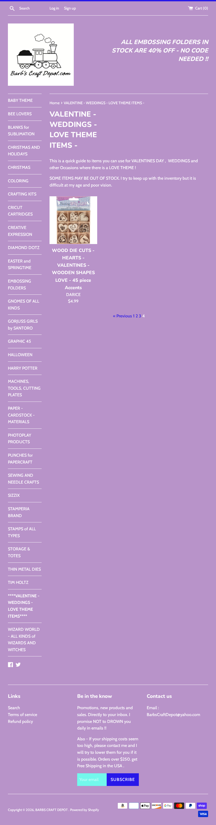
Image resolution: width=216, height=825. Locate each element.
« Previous (122, 315)
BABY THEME (20, 100)
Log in (54, 8)
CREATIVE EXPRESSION (20, 231)
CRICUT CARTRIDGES (20, 211)
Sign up (70, 8)
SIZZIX (14, 495)
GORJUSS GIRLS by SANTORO (23, 325)
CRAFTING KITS (22, 194)
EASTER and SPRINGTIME (19, 264)
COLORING (18, 180)
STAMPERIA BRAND (19, 512)
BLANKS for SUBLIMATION (21, 131)
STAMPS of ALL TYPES (22, 532)
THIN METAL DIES (24, 569)
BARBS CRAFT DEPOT (51, 810)
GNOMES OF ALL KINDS (23, 305)
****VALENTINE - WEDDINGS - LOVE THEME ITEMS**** (24, 606)
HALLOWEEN (20, 354)
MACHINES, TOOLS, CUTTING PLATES (24, 388)
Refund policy (20, 721)
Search (14, 707)
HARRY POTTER (22, 368)
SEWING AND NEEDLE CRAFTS (23, 479)
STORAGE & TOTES (19, 552)
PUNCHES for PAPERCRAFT (20, 459)
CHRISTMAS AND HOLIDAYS (24, 151)
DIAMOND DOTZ (24, 247)
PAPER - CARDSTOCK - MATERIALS (21, 415)
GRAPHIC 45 (19, 341)
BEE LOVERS (20, 113)
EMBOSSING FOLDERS (19, 284)
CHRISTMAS (19, 167)
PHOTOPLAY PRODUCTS (19, 439)
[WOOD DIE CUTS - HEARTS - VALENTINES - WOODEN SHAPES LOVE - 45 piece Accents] (73, 220)
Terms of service (22, 714)
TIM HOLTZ (18, 582)
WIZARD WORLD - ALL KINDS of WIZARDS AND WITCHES (24, 639)
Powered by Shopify (84, 810)
